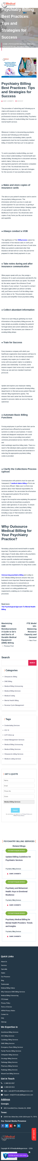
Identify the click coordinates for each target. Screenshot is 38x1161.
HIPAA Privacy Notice (18, 815)
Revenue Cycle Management (14, 705)
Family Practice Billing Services (11, 1051)
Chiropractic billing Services (13, 754)
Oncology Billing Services (9, 1058)
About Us (4, 961)
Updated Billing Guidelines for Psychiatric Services (18, 858)
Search (32, 663)
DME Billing (8, 681)
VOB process (22, 240)
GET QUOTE (34, 1134)
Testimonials (5, 984)
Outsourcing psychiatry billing (12, 575)
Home (5, 44)
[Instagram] (14, 1126)
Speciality (4, 969)
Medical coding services (12, 759)
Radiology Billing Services (9, 1070)
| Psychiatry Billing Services (21, 44)
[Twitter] (6, 1126)
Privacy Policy (26, 814)
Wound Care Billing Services (10, 1073)
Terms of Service (6, 1007)
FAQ (2, 1018)
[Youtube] (10, 1126)
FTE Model (4, 999)
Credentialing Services (12, 725)
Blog (2, 980)
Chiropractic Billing (10, 677)
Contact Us (4, 1014)
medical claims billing (19, 483)
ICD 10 (6, 730)
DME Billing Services (8, 1043)
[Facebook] (2, 1126)
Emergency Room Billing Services (12, 1047)
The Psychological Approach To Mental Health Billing (18, 608)
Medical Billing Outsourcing (13, 686)
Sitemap (3, 1022)
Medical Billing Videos (8, 988)
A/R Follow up (9, 735)
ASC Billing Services (7, 1036)
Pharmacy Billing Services (9, 1066)
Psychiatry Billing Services (16, 850)
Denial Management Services (14, 740)
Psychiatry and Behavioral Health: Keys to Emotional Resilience (16, 891)
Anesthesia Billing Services (9, 1032)
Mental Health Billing (11, 700)
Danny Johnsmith (8, 101)
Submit (15, 810)
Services (4, 965)
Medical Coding (9, 696)
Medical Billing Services (12, 691)
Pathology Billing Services (9, 1062)
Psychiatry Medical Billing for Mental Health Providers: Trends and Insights (19, 922)
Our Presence (5, 976)
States (3, 973)
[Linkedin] (18, 1126)
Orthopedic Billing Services (9, 1055)
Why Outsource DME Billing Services (13, 992)
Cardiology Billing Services (9, 1039)
